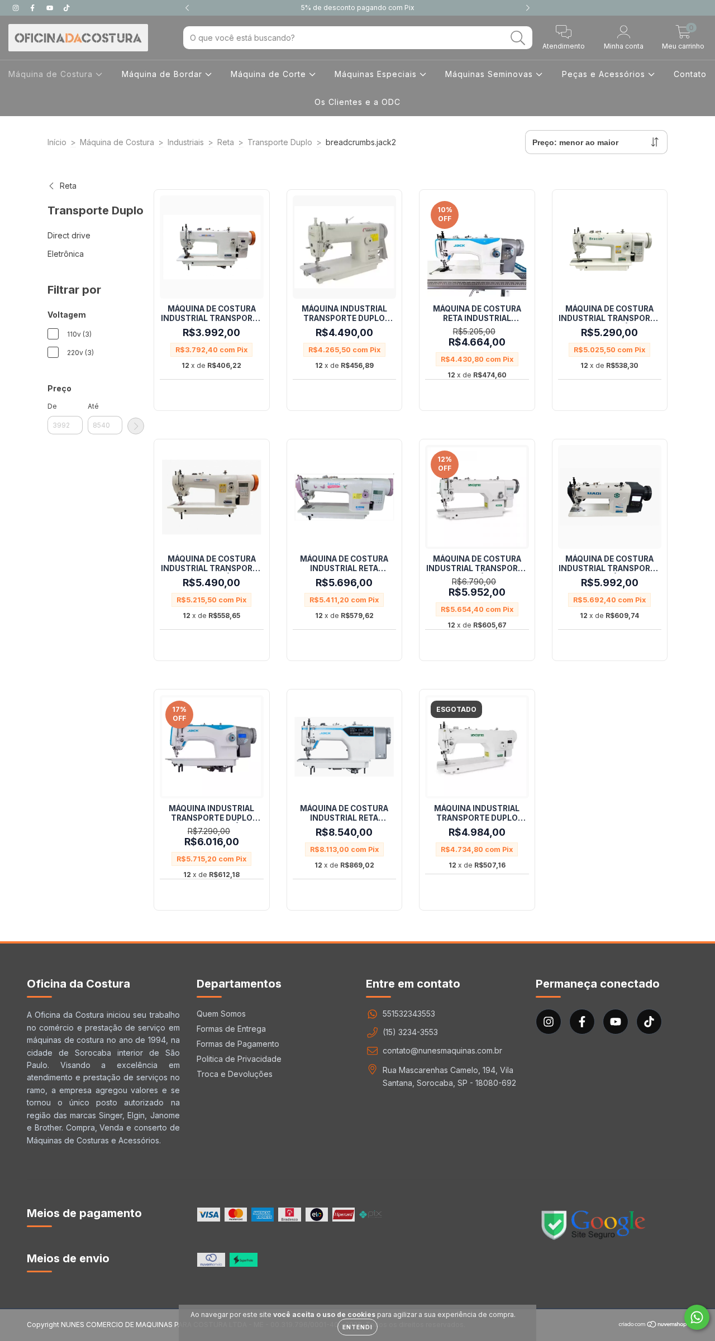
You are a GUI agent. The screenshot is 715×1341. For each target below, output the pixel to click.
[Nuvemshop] (653, 1325)
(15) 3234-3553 (410, 1032)
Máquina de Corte (270, 74)
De (52, 406)
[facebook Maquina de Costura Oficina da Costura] (33, 7)
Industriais (186, 142)
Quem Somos (221, 1013)
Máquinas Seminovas (490, 74)
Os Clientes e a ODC (357, 102)
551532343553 (409, 1013)
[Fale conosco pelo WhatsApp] (696, 1317)
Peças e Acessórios (605, 74)
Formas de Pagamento (238, 1043)
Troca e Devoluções (235, 1074)
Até (93, 406)
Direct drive (68, 235)
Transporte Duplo (279, 142)
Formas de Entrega (231, 1028)
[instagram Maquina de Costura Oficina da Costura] (16, 7)
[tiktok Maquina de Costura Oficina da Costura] (66, 7)
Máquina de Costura (52, 74)
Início (56, 142)
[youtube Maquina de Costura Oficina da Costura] (50, 7)
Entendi (357, 1327)
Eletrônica (65, 253)
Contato (690, 74)
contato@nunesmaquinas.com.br (442, 1050)
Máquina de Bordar (163, 74)
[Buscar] (518, 38)
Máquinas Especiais (377, 74)
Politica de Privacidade (239, 1059)
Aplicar (135, 426)
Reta (225, 142)
